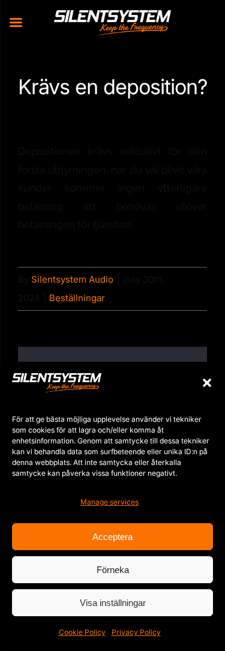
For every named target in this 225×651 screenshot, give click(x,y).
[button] (207, 383)
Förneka (113, 570)
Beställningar (77, 298)
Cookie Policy (82, 632)
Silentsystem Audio (72, 279)
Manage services (109, 501)
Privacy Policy (136, 632)
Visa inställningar (113, 603)
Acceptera (112, 537)
